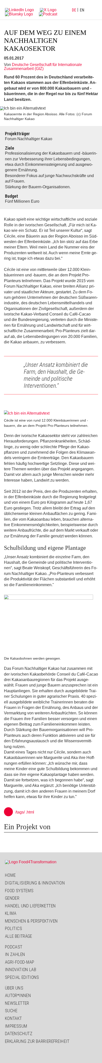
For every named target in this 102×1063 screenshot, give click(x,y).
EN (82, 10)
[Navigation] (93, 9)
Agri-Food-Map (19, 962)
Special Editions (22, 977)
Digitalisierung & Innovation (35, 882)
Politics (13, 928)
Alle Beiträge (18, 936)
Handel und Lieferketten (30, 905)
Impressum (16, 1026)
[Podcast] (48, 14)
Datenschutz (18, 1033)
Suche (11, 1010)
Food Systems (19, 890)
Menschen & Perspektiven (31, 921)
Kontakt (13, 1018)
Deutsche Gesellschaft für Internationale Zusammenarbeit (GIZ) (43, 67)
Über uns (14, 988)
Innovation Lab (20, 969)
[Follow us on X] (48, 9)
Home (10, 875)
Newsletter (17, 1003)
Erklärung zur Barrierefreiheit (37, 1041)
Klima (11, 913)
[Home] (30, 862)
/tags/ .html (24, 812)
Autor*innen (18, 995)
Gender (12, 898)
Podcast (14, 946)
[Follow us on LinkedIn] (19, 9)
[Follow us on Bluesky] (19, 14)
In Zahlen (15, 954)
